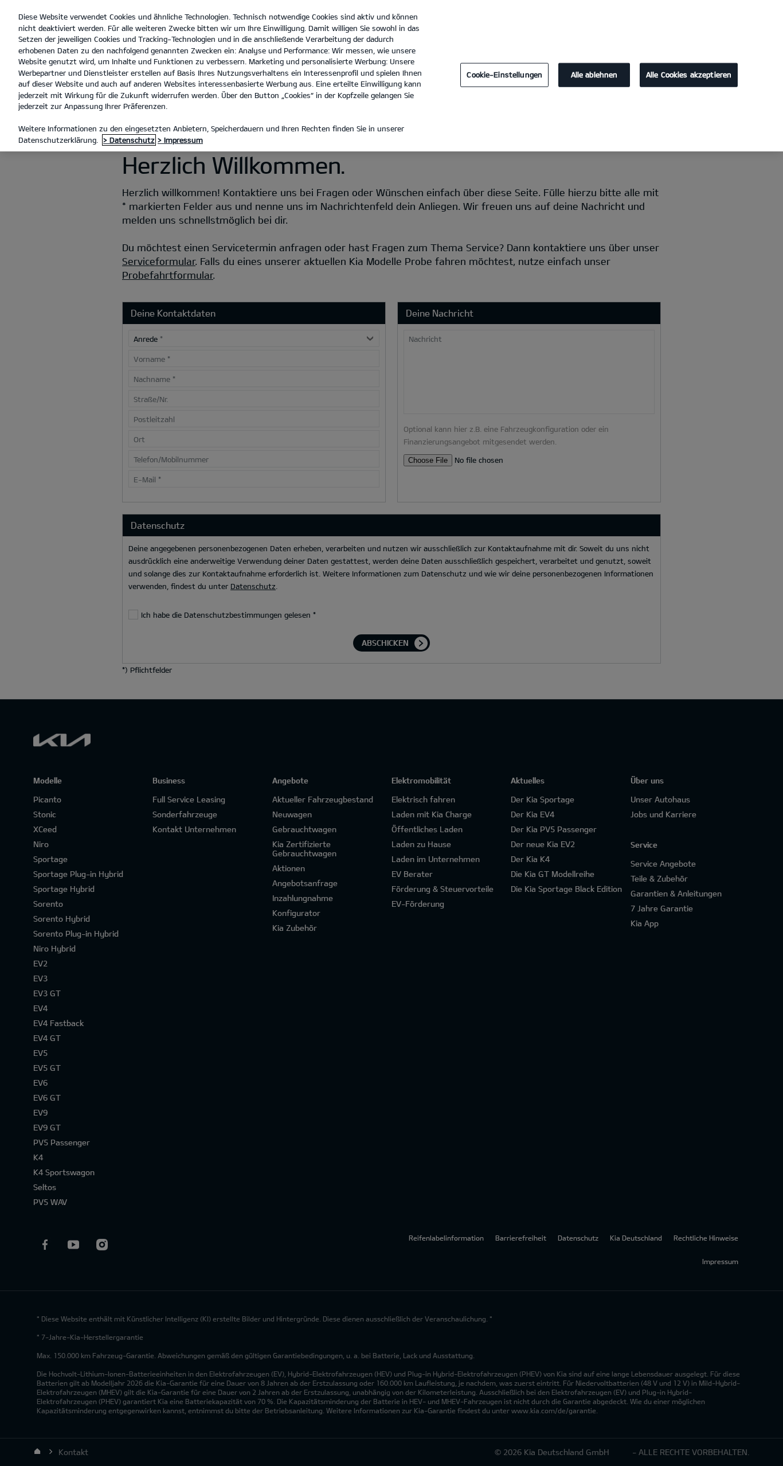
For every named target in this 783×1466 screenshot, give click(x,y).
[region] (391, 75)
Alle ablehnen (594, 74)
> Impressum (180, 140)
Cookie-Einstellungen (504, 74)
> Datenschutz (129, 140)
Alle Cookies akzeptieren (688, 74)
